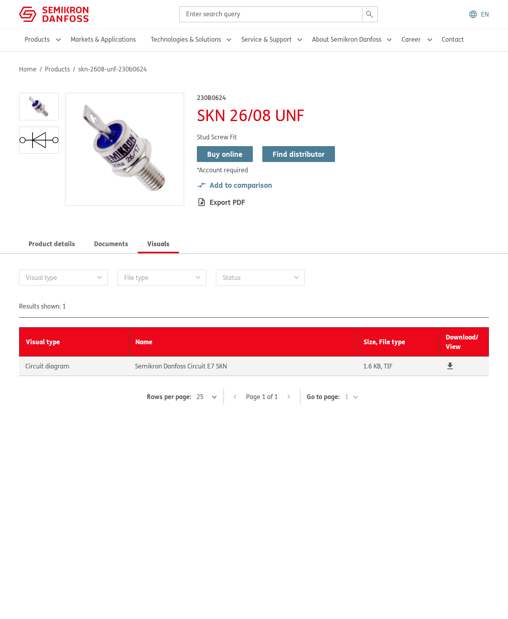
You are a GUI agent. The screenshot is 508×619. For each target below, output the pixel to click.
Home (28, 69)
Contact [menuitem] (453, 39)
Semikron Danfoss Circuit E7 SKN (181, 366)
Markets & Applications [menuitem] (103, 39)
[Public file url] (450, 366)
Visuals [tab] (158, 243)
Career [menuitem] (411, 39)
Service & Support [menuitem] (266, 39)
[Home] (54, 13)
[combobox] (278, 14)
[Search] (369, 14)
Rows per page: (169, 396)
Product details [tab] (52, 243)
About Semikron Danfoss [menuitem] (346, 39)
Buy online (224, 154)
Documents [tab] (111, 243)
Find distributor (299, 154)
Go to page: (323, 396)
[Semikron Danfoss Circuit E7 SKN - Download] (450, 366)
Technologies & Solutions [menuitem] (186, 39)
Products (57, 69)
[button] (478, 14)
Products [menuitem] (37, 39)
